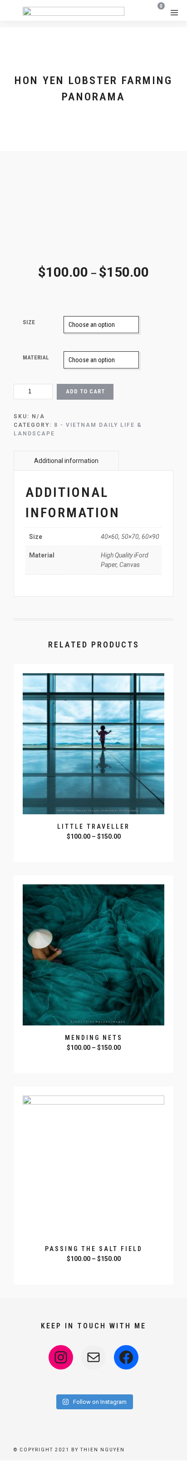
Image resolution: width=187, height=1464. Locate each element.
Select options (95, 848)
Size (29, 322)
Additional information (66, 460)
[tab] (66, 460)
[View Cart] (158, 11)
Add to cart (85, 391)
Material (36, 357)
